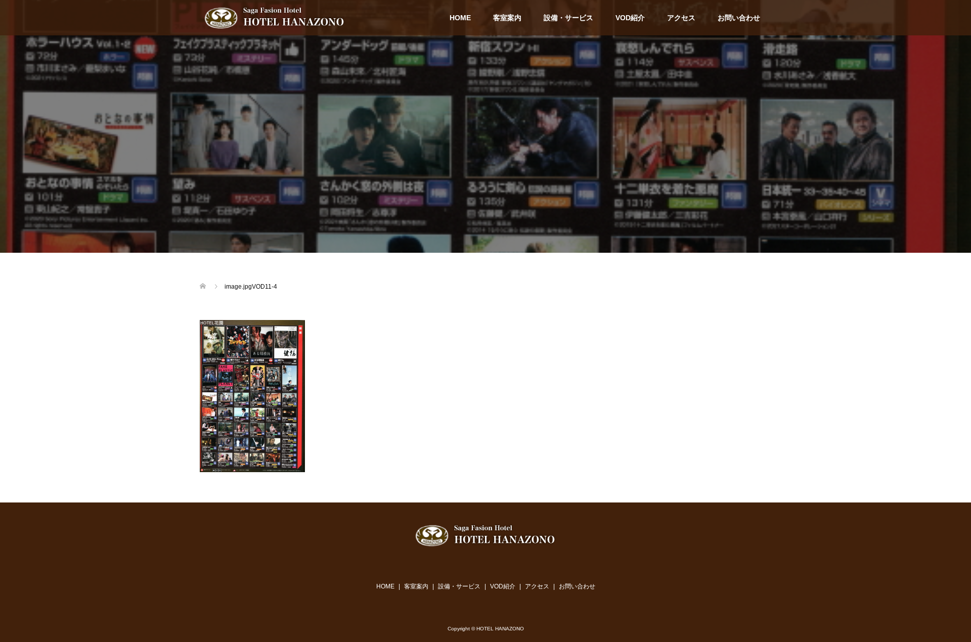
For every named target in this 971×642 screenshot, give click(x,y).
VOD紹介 (630, 18)
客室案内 (507, 18)
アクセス (681, 18)
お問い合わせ (739, 18)
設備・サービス (568, 18)
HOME (460, 18)
